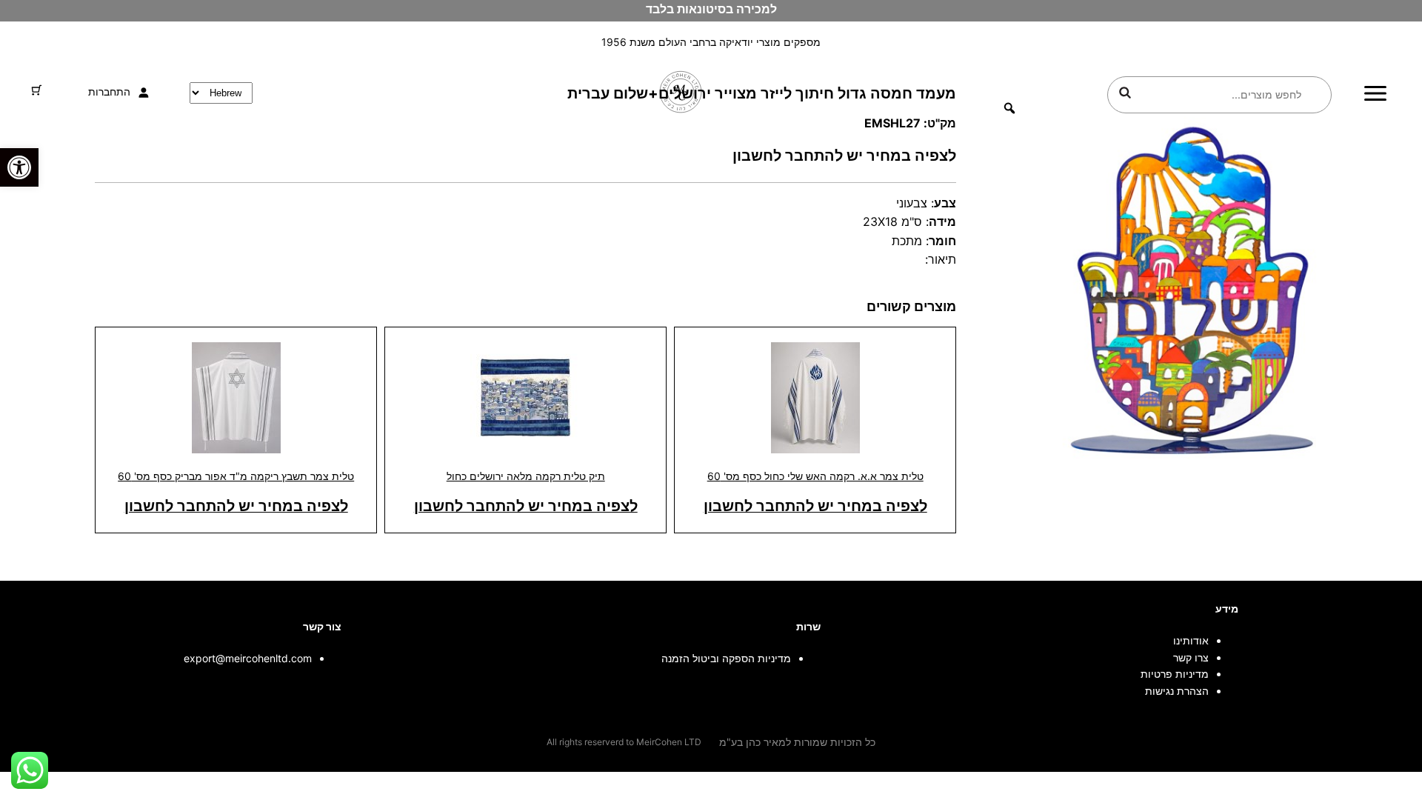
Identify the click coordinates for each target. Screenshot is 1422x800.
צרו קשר (1191, 657)
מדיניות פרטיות (1175, 673)
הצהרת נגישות (1177, 690)
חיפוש (1125, 92)
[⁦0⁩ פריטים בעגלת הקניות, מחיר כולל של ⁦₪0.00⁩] (37, 90)
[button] (19, 167)
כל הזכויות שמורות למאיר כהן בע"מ (797, 742)
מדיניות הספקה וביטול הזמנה (726, 658)
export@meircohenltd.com (248, 658)
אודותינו (1191, 640)
